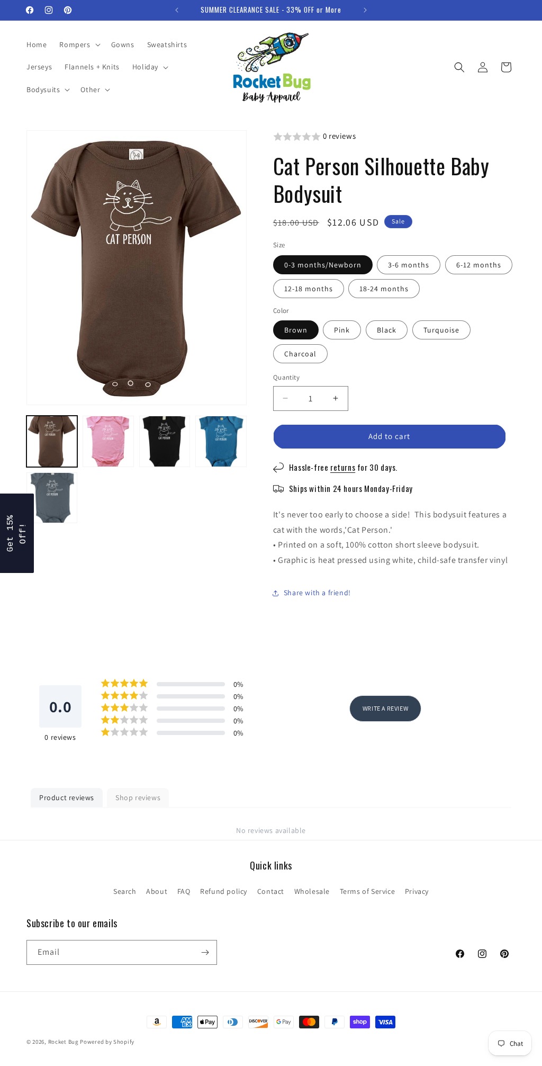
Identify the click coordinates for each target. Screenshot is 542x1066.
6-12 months (478, 265)
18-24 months (384, 288)
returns (342, 467)
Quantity (286, 377)
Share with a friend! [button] (317, 592)
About (156, 891)
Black (386, 330)
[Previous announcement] (176, 10)
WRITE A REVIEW (385, 708)
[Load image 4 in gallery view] (220, 441)
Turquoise (441, 330)
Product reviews (66, 797)
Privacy (417, 891)
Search (125, 891)
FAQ (184, 891)
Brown (296, 330)
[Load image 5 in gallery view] (51, 497)
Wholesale (312, 891)
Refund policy (223, 891)
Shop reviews (137, 797)
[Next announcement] (365, 10)
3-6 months (408, 265)
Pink (342, 330)
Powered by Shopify (107, 1041)
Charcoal (300, 354)
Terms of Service (367, 891)
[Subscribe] (204, 952)
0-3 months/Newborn (323, 265)
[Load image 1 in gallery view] (51, 441)
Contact (270, 891)
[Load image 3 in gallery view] (164, 441)
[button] (78, 44)
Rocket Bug (63, 1041)
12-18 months (308, 288)
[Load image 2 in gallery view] (108, 441)
